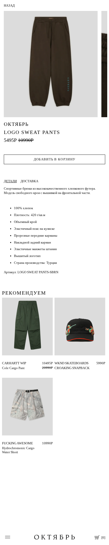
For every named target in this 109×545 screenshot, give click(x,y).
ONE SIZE (62, 363)
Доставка (29, 181)
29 (4, 363)
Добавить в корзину (54, 159)
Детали (10, 181)
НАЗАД (9, 5)
